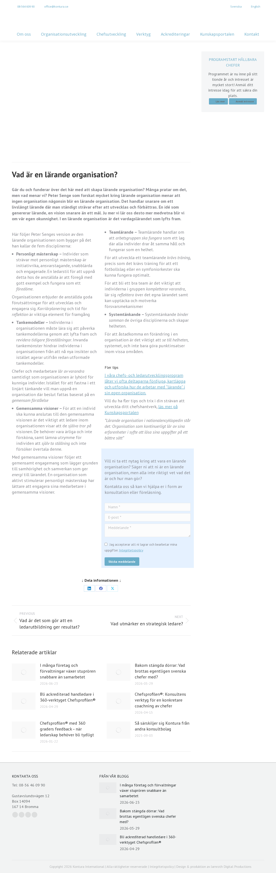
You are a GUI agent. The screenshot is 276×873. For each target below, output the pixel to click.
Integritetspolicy (131, 550)
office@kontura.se (56, 6)
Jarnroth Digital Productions (231, 866)
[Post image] (24, 672)
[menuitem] (233, 6)
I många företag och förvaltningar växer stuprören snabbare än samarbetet (68, 671)
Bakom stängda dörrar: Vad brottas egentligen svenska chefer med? (160, 671)
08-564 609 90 (25, 6)
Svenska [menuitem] (236, 6)
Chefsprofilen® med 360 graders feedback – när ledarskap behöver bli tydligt (67, 729)
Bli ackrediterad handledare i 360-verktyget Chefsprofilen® (68, 697)
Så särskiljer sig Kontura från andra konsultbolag (162, 726)
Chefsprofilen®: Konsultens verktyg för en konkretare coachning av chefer (160, 700)
